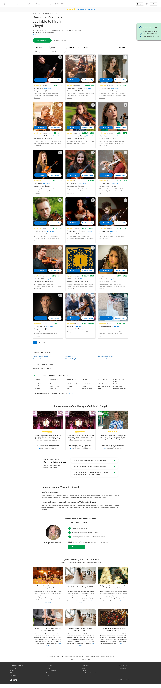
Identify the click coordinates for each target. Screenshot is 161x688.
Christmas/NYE (59, 4)
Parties (38, 4)
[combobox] (41, 47)
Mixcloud (128, 680)
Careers (84, 671)
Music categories (51, 671)
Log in (152, 4)
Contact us (13, 675)
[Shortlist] (146, 4)
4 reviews (44, 85)
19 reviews (77, 324)
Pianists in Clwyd (70, 359)
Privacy (12, 673)
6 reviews (109, 181)
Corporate (48, 4)
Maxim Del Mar (113, 445)
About (83, 668)
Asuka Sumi (47, 445)
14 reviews (44, 133)
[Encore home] (6, 4)
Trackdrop (121, 680)
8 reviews (76, 181)
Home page (36, 13)
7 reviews (44, 181)
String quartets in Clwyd (105, 356)
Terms (12, 671)
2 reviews (101, 276)
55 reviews (77, 85)
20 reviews (110, 85)
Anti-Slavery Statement (89, 673)
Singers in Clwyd (70, 356)
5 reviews (44, 276)
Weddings (29, 4)
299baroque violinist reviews (86, 9)
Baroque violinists (47, 13)
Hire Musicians (17, 4)
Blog (47, 675)
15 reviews (77, 133)
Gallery (48, 673)
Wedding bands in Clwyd (40, 356)
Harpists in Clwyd (38, 359)
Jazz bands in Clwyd (104, 359)
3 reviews (109, 324)
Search (141, 4)
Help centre (13, 668)
